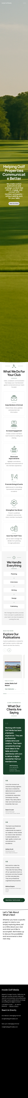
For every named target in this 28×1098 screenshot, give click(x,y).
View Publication (9, 689)
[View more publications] (9, 650)
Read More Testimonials (14, 900)
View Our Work (14, 203)
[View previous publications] (5, 650)
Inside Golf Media (7, 3)
